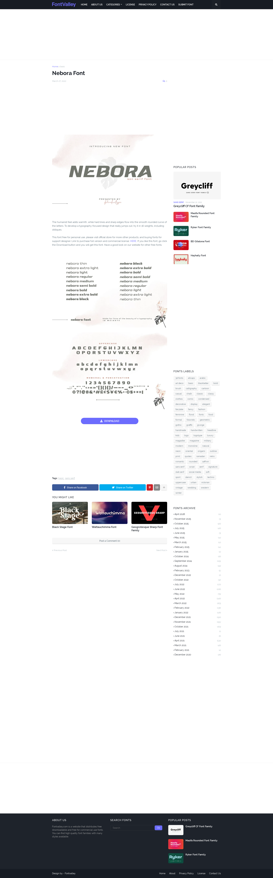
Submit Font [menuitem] (186, 4)
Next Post (161, 550)
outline (213, 451)
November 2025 (198, 519)
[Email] (157, 487)
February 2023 (198, 570)
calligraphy (191, 388)
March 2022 (198, 603)
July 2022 (198, 584)
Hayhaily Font (198, 255)
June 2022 (198, 589)
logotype (198, 435)
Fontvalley (70, 873)
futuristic (191, 420)
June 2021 (198, 636)
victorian (205, 482)
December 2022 (198, 575)
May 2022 (198, 594)
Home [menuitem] (84, 4)
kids (177, 435)
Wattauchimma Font (104, 527)
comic (190, 399)
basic (62, 66)
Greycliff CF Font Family (189, 206)
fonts (201, 414)
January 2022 (198, 612)
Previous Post (60, 550)
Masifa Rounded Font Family (203, 215)
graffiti (189, 425)
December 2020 (198, 654)
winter (179, 493)
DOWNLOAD (111, 421)
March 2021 (198, 645)
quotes (188, 456)
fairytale (179, 409)
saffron (205, 461)
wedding (192, 487)
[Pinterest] (150, 487)
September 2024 (198, 561)
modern (179, 446)
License (201, 873)
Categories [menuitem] (113, 4)
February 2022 (198, 608)
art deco (179, 383)
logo (186, 435)
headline (211, 430)
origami (201, 451)
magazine (194, 440)
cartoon (205, 388)
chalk (189, 393)
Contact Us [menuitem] (167, 4)
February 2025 (198, 547)
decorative (181, 404)
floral (191, 414)
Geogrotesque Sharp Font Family (147, 529)
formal (179, 420)
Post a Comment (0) (109, 541)
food (211, 414)
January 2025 (198, 551)
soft (207, 472)
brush (178, 388)
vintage (179, 487)
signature (212, 467)
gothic (179, 425)
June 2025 (198, 533)
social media (195, 472)
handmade (181, 430)
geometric (205, 420)
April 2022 (198, 598)
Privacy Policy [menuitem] (147, 4)
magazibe (180, 440)
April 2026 (198, 514)
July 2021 (198, 631)
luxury (210, 435)
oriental (189, 451)
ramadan (200, 456)
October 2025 (198, 523)
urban (193, 482)
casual (179, 393)
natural (205, 446)
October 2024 (198, 556)
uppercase (181, 482)
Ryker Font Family (201, 227)
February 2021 (198, 650)
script (191, 467)
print (178, 456)
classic (200, 393)
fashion (201, 409)
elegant (206, 404)
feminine (180, 414)
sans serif (70, 478)
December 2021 (198, 617)
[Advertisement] (136, 34)
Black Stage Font (62, 527)
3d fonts (179, 378)
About (172, 873)
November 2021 (198, 622)
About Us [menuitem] (97, 4)
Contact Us (215, 873)
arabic (203, 378)
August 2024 (198, 565)
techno (210, 477)
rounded (193, 461)
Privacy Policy (186, 873)
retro (212, 456)
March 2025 (198, 542)
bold (215, 383)
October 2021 (198, 626)
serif (201, 467)
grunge (200, 425)
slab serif (180, 472)
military (207, 440)
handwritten (197, 430)
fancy (190, 409)
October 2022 (198, 580)
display (194, 404)
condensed (203, 399)
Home (55, 66)
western (205, 487)
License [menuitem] (130, 4)
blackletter (203, 383)
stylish (200, 477)
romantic (180, 461)
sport (178, 477)
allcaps (191, 378)
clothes (179, 399)
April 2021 (198, 640)
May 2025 (198, 537)
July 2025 (198, 528)
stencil (188, 477)
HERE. (133, 241)
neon (178, 451)
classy (211, 393)
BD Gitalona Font (200, 241)
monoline (192, 446)
